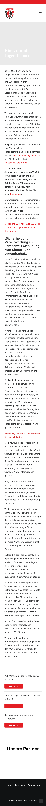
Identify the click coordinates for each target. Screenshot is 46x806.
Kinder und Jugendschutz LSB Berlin (22, 224)
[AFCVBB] (9, 13)
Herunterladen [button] (14, 686)
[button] (38, 2)
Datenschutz (34, 785)
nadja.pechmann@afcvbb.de (26, 155)
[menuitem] (38, 2)
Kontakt (9, 785)
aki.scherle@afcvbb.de (15, 162)
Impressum (20, 785)
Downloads (15, 194)
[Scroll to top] (41, 801)
